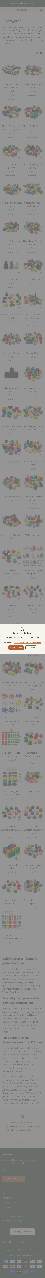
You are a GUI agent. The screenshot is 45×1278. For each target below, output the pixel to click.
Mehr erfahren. (19, 643)
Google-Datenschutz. (33, 643)
